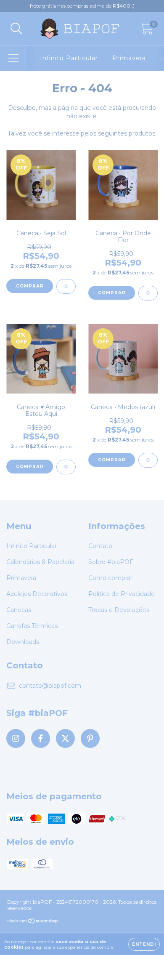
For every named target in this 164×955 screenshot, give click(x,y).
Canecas (18, 610)
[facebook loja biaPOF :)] (40, 738)
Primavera (129, 58)
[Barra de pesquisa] (16, 28)
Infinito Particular (69, 58)
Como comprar (110, 578)
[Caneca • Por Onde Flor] (148, 293)
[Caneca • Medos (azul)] (148, 460)
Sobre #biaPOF (110, 562)
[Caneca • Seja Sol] (66, 286)
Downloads (22, 642)
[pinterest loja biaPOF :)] (90, 738)
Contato (100, 546)
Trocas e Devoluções (118, 610)
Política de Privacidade (121, 594)
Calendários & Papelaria (40, 562)
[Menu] (13, 58)
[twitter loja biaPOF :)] (65, 738)
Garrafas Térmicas (32, 626)
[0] (146, 31)
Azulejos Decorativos (36, 594)
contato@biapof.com (50, 685)
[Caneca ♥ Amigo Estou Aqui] (66, 467)
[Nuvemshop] (32, 922)
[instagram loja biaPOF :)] (15, 738)
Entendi (144, 944)
